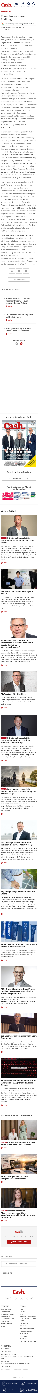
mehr (10, 306)
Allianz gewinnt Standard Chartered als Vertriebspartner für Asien (19, 945)
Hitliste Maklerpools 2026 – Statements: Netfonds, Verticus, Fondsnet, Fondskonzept (16, 740)
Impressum (24, 1323)
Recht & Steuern (6, 1324)
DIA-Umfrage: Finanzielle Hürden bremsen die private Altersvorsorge (17, 843)
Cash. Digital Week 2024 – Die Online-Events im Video (17, 1357)
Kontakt (23, 1326)
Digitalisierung (6, 1321)
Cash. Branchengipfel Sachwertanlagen (15, 1364)
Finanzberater (6, 1312)
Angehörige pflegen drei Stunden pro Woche (18, 892)
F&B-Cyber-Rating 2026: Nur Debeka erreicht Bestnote (18, 329)
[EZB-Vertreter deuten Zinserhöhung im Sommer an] (19, 1023)
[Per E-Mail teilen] (26, 271)
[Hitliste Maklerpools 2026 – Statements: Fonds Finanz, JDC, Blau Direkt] (19, 525)
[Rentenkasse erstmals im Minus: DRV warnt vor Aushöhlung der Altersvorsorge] (19, 776)
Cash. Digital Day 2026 (8, 1354)
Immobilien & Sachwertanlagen (7, 1318)
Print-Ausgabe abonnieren (19, 478)
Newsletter (24, 1333)
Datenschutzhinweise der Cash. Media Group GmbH (28, 1318)
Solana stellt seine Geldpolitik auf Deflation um (19, 315)
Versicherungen (6, 1309)
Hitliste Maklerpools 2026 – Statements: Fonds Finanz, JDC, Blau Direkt (17, 540)
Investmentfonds (7, 1314)
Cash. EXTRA (5, 1349)
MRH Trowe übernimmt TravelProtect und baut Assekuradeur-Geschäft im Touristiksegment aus (18, 991)
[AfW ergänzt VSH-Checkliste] (19, 681)
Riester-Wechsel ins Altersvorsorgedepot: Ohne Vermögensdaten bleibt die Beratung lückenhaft (18, 1214)
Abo (21, 1309)
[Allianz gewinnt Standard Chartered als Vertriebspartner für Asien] (19, 931)
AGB (21, 1314)
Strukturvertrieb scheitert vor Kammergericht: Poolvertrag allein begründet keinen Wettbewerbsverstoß (17, 643)
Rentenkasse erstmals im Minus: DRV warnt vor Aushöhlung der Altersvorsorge (18, 791)
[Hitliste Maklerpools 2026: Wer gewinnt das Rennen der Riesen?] (19, 1130)
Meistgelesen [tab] (14, 290)
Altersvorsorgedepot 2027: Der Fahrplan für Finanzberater (14, 1177)
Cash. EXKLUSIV (6, 1351)
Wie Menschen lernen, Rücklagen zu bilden (17, 592)
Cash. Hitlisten (6, 1366)
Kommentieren (19, 279)
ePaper (22, 1312)
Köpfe (3, 1326)
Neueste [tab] (5, 290)
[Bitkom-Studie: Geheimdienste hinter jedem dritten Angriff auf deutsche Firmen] (19, 1068)
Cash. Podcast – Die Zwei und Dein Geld (14, 1369)
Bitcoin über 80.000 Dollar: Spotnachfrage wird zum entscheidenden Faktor (18, 300)
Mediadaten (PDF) (26, 1331)
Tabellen (23, 1339)
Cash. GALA (5, 1361)
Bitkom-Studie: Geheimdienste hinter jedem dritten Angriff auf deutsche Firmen (18, 1082)
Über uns (23, 1336)
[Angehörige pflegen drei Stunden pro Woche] (19, 879)
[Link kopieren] (12, 271)
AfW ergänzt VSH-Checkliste (13, 694)
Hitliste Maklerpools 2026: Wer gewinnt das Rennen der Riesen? (18, 1143)
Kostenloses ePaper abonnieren (19, 472)
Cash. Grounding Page (28, 1341)
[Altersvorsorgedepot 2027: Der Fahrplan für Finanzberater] (19, 1164)
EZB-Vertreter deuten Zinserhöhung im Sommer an (19, 1037)
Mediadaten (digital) (27, 1328)
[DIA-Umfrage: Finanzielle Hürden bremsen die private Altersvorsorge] (19, 830)
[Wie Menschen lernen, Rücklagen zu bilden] (19, 579)
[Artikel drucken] (19, 271)
